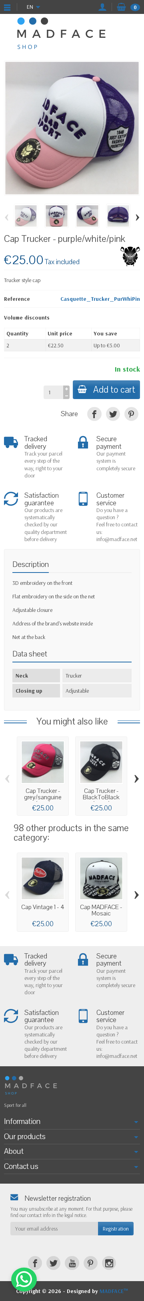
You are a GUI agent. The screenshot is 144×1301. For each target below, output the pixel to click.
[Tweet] (113, 414)
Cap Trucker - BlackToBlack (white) (101, 797)
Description (30, 564)
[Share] (94, 414)
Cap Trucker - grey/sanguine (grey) (43, 797)
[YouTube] (72, 1263)
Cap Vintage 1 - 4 (42, 907)
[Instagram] (109, 1263)
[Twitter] (53, 1263)
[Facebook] (35, 1263)
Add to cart (114, 390)
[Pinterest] (131, 414)
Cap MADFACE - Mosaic (101, 910)
